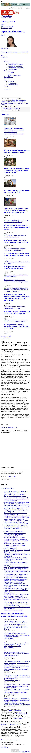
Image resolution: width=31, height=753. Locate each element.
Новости (6, 61)
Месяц (12, 488)
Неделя (8, 488)
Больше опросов (5, 338)
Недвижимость (12, 83)
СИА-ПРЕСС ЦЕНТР (20, 714)
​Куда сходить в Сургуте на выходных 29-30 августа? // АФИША (17, 550)
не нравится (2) (12, 427)
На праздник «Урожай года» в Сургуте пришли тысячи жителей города (16, 227)
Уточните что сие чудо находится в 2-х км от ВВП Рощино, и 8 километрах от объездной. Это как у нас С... (16, 644)
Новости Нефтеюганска (15, 66)
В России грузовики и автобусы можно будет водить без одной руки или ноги (17, 570)
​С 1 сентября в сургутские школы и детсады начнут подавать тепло (16, 254)
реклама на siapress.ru (28, 7)
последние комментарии (12, 614)
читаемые (5, 616)
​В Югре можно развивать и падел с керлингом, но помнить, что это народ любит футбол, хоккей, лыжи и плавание (16, 540)
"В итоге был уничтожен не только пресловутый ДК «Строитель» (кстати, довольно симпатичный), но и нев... (15, 622)
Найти (19, 98)
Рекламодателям (15, 739)
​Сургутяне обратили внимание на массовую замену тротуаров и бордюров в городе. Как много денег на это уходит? (17, 506)
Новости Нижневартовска (15, 64)
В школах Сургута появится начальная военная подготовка (16, 281)
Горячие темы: (6, 100)
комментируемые (19, 616)
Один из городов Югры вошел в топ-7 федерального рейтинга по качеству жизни (16, 599)
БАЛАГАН (7, 89)
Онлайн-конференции (14, 75)
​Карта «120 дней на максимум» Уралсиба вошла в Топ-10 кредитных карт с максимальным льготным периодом (16, 522)
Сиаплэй (6, 78)
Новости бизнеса (13, 84)
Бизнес (6, 80)
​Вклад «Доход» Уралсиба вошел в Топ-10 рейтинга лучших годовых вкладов (16, 567)
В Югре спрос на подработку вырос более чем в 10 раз (15, 267)
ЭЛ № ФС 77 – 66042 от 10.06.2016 (11, 724)
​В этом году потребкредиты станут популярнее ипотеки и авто (17, 151)
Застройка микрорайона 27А (9, 103)
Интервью (11, 72)
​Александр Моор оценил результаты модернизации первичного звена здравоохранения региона (14, 131)
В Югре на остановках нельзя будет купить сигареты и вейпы (16, 241)
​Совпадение (9, 593)
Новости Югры (12, 69)
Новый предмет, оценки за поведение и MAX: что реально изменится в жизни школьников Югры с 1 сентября (15, 493)
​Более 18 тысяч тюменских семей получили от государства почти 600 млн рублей (16, 170)
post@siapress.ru (17, 718)
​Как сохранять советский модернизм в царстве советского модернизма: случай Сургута (16, 559)
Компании (11, 81)
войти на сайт (12, 476)
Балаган (6, 86)
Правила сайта (5, 739)
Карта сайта (4, 747)
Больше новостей (6, 336)
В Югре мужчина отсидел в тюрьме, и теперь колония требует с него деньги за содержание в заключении (17, 297)
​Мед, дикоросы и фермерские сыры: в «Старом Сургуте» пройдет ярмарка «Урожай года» (15, 545)
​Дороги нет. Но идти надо (13, 610)
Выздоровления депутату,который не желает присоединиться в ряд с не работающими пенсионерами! (17, 663)
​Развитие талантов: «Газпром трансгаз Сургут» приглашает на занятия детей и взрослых (16, 564)
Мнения (6, 70)
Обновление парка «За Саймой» (15, 101)
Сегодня (3, 488)
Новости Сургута (13, 63)
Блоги (9, 74)
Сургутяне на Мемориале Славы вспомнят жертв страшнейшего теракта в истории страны (16, 210)
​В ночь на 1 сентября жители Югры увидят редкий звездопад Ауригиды (17, 502)
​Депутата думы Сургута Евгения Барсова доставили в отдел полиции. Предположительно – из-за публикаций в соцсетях (16, 668)
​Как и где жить (10, 548)
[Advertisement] (15, 449)
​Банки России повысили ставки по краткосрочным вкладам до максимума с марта (16, 585)
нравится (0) (4, 427)
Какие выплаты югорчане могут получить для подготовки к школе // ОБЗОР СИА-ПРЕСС (16, 590)
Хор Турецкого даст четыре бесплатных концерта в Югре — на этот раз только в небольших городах (16, 604)
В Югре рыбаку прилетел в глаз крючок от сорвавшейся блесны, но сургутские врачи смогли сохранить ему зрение (16, 517)
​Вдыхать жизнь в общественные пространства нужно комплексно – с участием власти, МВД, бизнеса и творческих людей (15, 534)
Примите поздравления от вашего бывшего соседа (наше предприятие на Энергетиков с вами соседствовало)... (17, 677)
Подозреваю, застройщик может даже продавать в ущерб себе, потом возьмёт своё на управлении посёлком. (17, 635)
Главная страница (7, 108)
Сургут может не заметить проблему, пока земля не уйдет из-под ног (16, 595)
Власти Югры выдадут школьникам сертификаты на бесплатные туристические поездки (17, 554)
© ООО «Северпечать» (15, 710)
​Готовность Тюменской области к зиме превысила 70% (16, 191)
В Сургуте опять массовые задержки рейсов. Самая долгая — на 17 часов (17, 326)
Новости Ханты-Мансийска (16, 67)
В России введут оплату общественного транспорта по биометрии (16, 575)
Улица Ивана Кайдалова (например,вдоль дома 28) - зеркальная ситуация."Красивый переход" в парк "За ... (16, 700)
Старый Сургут (8, 77)
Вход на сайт (4, 57)
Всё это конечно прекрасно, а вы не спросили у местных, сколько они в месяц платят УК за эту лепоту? (16, 653)
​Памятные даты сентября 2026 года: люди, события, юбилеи (16, 499)
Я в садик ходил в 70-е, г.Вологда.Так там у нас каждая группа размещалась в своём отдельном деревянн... (17, 686)
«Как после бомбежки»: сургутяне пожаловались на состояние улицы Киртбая (17, 703)
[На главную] (11, 14)
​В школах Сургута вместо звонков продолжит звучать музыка (17, 312)
